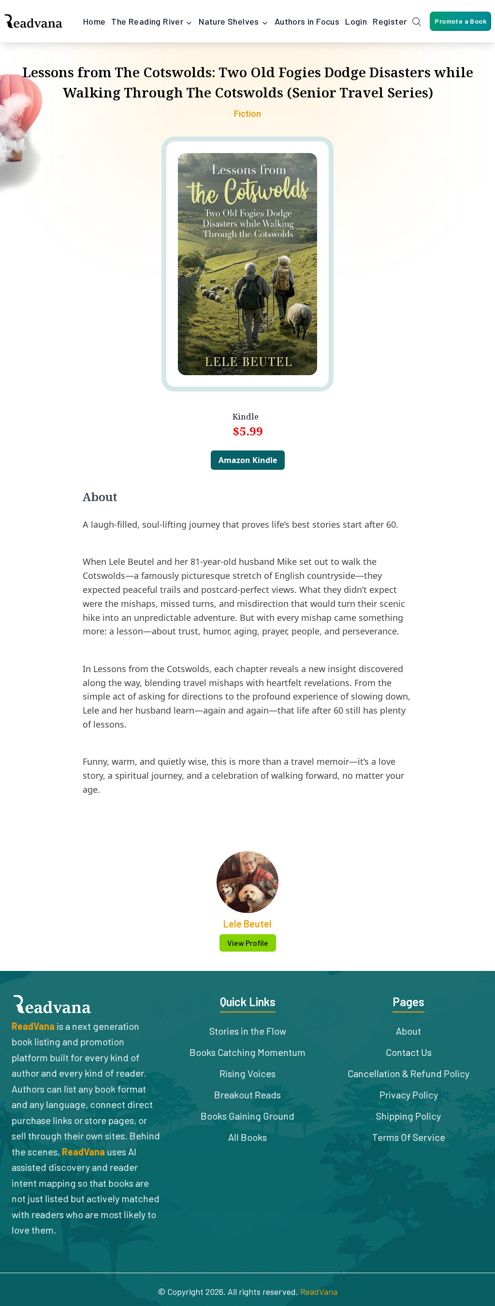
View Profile (247, 942)
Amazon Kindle (247, 460)
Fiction (247, 114)
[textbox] (247, 660)
